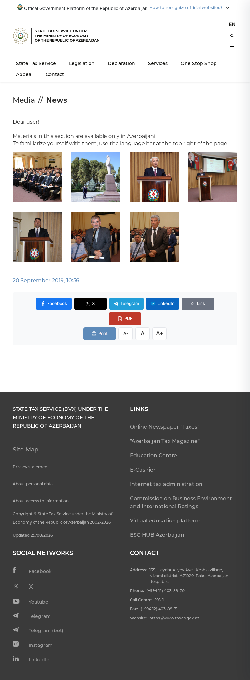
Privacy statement (31, 467)
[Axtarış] (232, 36)
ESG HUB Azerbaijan (157, 535)
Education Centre (153, 455)
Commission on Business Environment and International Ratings (181, 502)
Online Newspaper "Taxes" (164, 427)
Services (158, 63)
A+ (159, 333)
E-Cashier (143, 470)
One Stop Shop (199, 63)
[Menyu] (232, 47)
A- (125, 333)
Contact (55, 74)
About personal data (33, 483)
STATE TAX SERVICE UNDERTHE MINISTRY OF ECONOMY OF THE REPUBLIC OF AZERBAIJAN (67, 36)
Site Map (25, 449)
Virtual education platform (165, 521)
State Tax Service (36, 63)
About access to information (41, 500)
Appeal (24, 74)
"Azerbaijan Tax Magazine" (165, 441)
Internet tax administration (166, 484)
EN (232, 24)
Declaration (121, 63)
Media (24, 100)
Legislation (82, 63)
